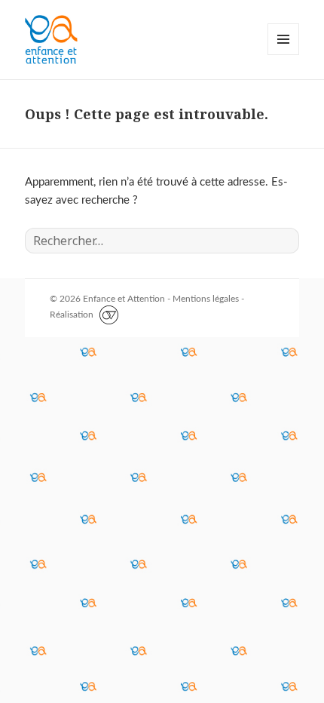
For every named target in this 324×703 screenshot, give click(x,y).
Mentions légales (206, 298)
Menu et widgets (283, 54)
